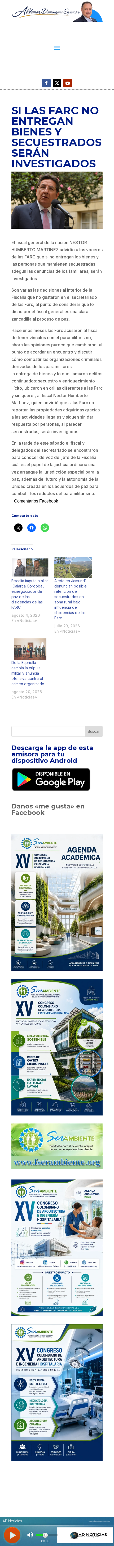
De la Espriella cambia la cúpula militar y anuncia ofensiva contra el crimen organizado (27, 673)
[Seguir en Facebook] (46, 83)
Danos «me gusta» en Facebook (48, 809)
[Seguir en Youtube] (67, 83)
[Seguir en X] (57, 83)
